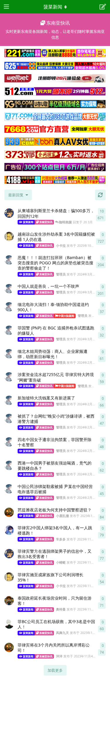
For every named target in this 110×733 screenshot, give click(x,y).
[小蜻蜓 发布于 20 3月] (9, 213)
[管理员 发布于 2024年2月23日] (9, 353)
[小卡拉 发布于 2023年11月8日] (9, 577)
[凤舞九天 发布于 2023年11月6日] (9, 624)
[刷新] (100, 195)
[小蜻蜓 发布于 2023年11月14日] (9, 553)
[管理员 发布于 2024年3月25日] (9, 260)
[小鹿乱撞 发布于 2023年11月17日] (9, 512)
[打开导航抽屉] (6, 6)
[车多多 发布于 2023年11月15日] (9, 530)
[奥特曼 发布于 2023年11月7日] (9, 600)
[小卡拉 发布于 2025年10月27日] (9, 236)
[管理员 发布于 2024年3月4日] (9, 307)
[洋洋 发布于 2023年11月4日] (9, 647)
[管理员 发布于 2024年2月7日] (9, 489)
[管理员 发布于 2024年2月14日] (9, 418)
